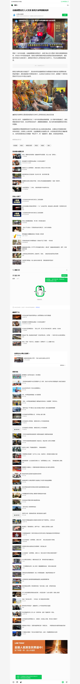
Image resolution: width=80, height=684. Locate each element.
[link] (17, 682)
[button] (13, 682)
